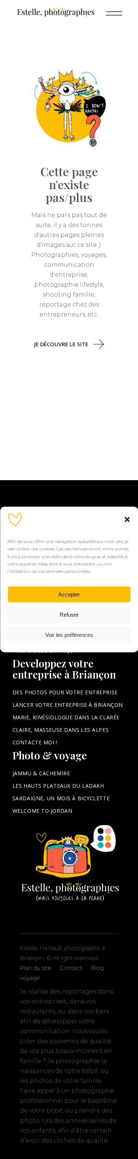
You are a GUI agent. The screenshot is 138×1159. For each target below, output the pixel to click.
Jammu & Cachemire (41, 773)
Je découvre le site (61, 344)
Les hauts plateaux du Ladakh (58, 785)
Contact (71, 967)
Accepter (69, 594)
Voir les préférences (69, 635)
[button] (127, 519)
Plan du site (35, 967)
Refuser (69, 615)
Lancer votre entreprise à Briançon (68, 704)
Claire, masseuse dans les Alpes (61, 729)
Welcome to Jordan (42, 810)
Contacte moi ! (35, 742)
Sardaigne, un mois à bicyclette (61, 798)
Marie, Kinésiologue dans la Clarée (66, 717)
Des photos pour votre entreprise (65, 692)
